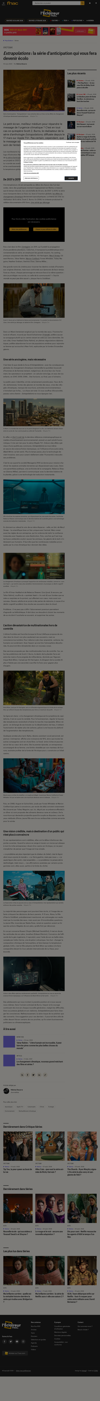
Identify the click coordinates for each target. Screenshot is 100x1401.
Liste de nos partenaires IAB (31, 173)
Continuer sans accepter (72, 142)
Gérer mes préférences (31, 178)
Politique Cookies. (28, 162)
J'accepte (71, 178)
